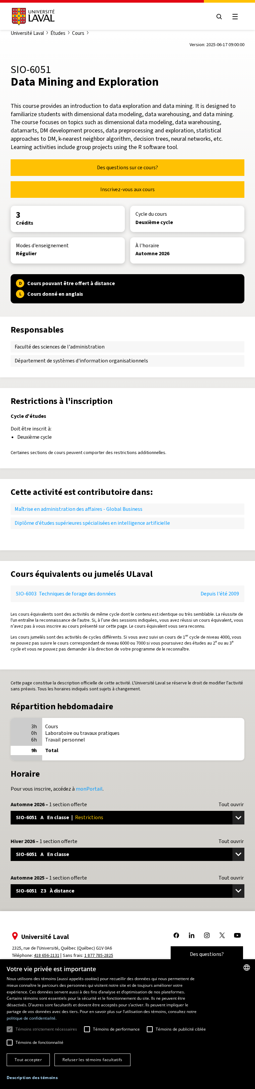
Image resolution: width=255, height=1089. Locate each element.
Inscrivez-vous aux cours (127, 189)
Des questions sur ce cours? (127, 167)
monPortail (89, 788)
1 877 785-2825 (98, 955)
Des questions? (207, 954)
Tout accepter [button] (28, 1059)
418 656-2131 (46, 955)
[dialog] (127, 1024)
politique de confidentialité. (31, 1018)
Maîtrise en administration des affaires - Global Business (78, 509)
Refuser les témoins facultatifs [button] (92, 1059)
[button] (32, 1077)
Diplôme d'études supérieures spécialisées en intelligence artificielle (92, 522)
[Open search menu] (219, 17)
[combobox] (246, 967)
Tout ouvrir (231, 805)
